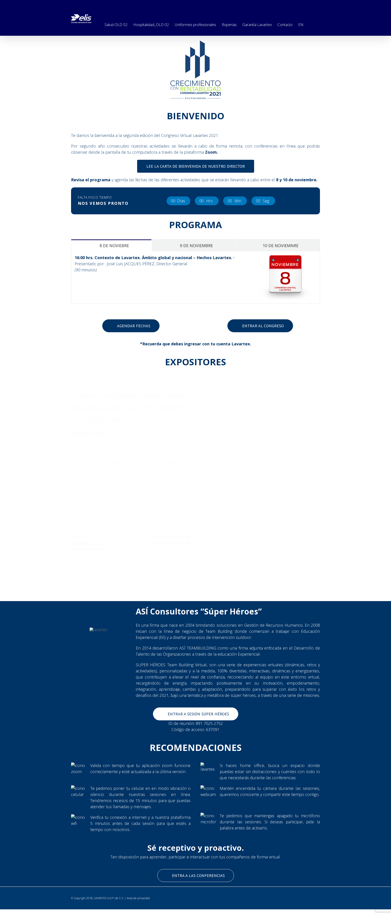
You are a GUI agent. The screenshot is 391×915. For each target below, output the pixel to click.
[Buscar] (310, 23)
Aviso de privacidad (138, 898)
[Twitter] (286, 4)
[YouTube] (316, 4)
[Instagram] (296, 4)
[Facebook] (276, 4)
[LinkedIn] (306, 4)
